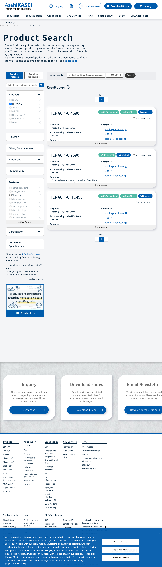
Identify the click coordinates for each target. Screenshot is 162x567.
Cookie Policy (19, 563)
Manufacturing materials (9, 521)
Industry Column (89, 468)
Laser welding (50, 507)
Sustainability (105, 15)
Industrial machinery (28, 468)
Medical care (29, 480)
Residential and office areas (30, 475)
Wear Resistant (19, 217)
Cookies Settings (120, 542)
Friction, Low (18, 213)
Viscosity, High (19, 210)
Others (27, 484)
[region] (81, 547)
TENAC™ (16, 100)
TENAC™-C (17, 103)
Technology (67, 446)
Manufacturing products (9, 528)
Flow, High (17, 195)
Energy (27, 453)
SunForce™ (7, 465)
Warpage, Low (18, 198)
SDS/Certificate (139, 15)
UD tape (6, 473)
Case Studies (54, 15)
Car (25, 450)
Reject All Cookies (120, 550)
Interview (86, 464)
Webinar (85, 454)
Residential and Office (51, 461)
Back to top (36, 278)
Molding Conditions (116, 129)
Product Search (33, 15)
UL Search (7, 491)
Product (7, 441)
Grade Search (9, 487)
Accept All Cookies (121, 558)
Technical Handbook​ (116, 138)
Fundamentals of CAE (69, 455)
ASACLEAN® (8, 483)
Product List (12, 15)
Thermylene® (18, 114)
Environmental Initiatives (92, 526)
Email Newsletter (70, 523)
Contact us (29, 409)
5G (46, 473)
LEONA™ (16, 107)
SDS (109, 133)
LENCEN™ (7, 469)
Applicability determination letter (51, 526)
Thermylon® (18, 118)
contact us (71, 60)
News (90, 15)
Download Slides (120, 6)
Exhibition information (91, 450)
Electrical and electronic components (29, 460)
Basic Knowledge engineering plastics (31, 523)
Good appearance (20, 206)
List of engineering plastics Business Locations (93, 521)
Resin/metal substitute (50, 489)
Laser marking (51, 503)
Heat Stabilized (19, 202)
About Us (11, 22)
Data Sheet (129, 112)
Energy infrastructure (50, 478)
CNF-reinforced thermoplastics (9, 478)
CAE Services (74, 15)
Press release (87, 446)
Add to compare (143, 118)
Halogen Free (18, 191)
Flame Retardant (20, 187)
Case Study (67, 450)
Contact (145, 112)
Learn (122, 15)
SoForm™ (16, 122)
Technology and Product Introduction (92, 459)
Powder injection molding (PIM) (50, 497)
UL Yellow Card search (31, 254)
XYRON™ (16, 111)
